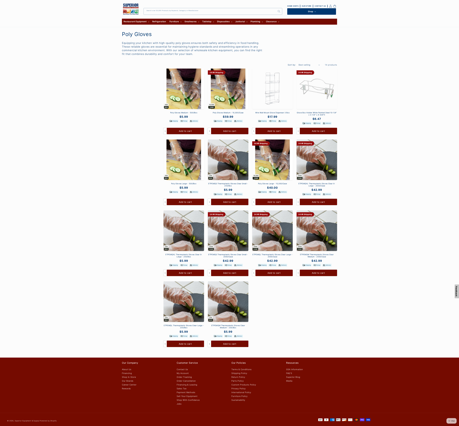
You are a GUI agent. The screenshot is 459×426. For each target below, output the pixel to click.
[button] (136, 22)
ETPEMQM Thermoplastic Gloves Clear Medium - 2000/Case (317, 255)
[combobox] (213, 11)
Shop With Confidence (188, 400)
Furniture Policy (239, 396)
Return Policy (238, 377)
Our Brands (127, 381)
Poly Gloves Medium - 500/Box (183, 113)
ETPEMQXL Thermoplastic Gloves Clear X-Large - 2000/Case (316, 185)
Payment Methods (186, 392)
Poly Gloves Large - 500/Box (184, 184)
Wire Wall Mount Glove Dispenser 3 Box (272, 113)
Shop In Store (129, 377)
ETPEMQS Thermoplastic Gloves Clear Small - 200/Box (228, 185)
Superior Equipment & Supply (27, 421)
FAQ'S (289, 373)
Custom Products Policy (243, 385)
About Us (126, 369)
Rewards (126, 388)
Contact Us (182, 369)
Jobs (179, 404)
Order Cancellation (186, 381)
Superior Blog (293, 377)
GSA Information (294, 369)
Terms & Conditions (241, 369)
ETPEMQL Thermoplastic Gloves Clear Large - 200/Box (184, 326)
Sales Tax (181, 388)
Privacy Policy (238, 388)
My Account (183, 373)
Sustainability (238, 400)
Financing (127, 373)
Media (289, 381)
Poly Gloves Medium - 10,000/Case (228, 113)
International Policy (241, 392)
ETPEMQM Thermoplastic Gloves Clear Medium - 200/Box (228, 326)
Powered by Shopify (48, 421)
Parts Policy (237, 381)
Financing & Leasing (187, 385)
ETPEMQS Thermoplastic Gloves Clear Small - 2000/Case (228, 255)
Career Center (129, 385)
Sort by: (292, 65)
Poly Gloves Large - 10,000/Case (272, 184)
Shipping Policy (239, 373)
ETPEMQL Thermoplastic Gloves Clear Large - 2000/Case (272, 255)
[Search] (279, 11)
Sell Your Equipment (187, 396)
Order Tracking (184, 377)
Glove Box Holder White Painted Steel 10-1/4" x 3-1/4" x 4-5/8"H (317, 114)
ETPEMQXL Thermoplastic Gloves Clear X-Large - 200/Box (183, 255)
